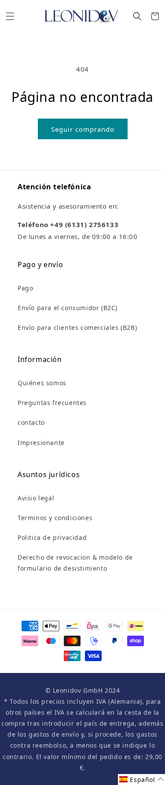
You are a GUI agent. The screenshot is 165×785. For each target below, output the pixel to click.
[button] (10, 16)
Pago (25, 288)
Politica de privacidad (52, 537)
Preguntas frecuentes (52, 402)
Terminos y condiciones (55, 518)
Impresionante (41, 442)
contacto (31, 422)
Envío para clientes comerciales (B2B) (77, 327)
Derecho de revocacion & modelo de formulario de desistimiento (75, 562)
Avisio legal (36, 498)
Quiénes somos (42, 383)
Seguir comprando (82, 129)
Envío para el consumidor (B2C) (67, 308)
